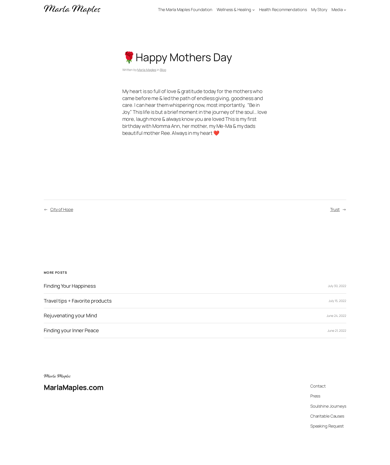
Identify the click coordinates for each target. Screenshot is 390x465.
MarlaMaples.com (74, 387)
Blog (163, 70)
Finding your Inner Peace (71, 330)
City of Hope (61, 209)
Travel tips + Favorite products (78, 301)
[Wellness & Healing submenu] (253, 10)
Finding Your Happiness (70, 286)
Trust (335, 209)
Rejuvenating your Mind (70, 315)
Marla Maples (146, 70)
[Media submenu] (345, 10)
